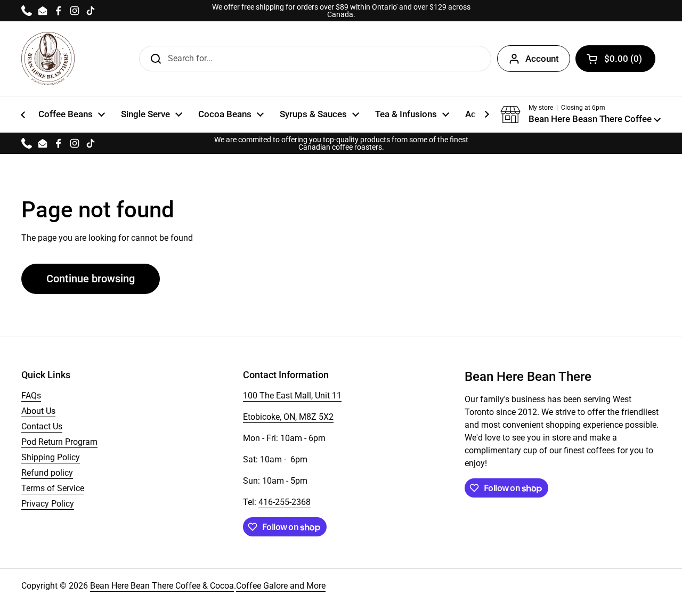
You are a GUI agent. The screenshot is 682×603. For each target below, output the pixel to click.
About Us (38, 411)
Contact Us (41, 426)
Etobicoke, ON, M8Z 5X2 (288, 417)
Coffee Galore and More (281, 586)
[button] (580, 114)
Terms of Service (52, 488)
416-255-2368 (284, 502)
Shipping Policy (50, 457)
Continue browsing (90, 278)
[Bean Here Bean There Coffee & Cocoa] (48, 58)
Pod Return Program (59, 442)
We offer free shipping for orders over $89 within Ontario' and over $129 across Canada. (341, 10)
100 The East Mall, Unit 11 (292, 395)
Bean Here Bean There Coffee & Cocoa (162, 586)
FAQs (31, 395)
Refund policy (47, 473)
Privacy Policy (47, 504)
